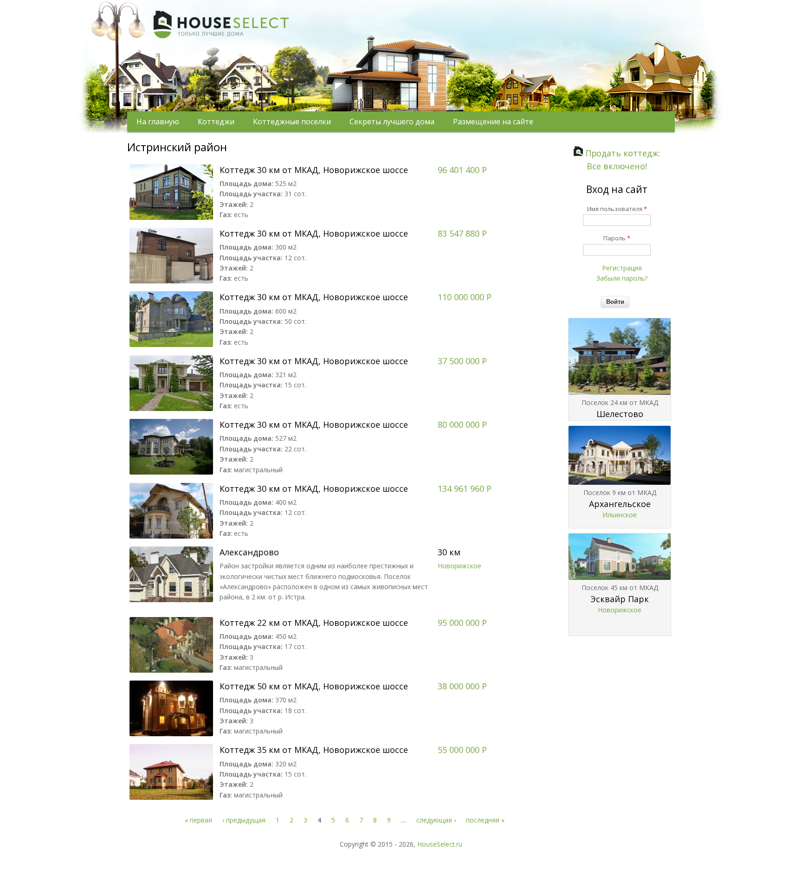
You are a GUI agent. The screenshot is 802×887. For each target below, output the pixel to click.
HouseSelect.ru (439, 844)
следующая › (436, 820)
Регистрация (622, 268)
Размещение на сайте (493, 121)
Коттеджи (216, 121)
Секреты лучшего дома (391, 121)
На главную (157, 121)
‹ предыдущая (243, 820)
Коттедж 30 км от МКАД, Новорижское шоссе (314, 169)
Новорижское (459, 565)
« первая (198, 820)
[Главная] (210, 97)
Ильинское (619, 514)
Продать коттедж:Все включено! (621, 160)
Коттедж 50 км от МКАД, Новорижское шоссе (314, 686)
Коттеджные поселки (292, 121)
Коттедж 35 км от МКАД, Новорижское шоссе (314, 749)
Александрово (249, 552)
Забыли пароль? (621, 278)
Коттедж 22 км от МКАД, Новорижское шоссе (314, 622)
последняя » (485, 820)
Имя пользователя (617, 209)
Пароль (616, 238)
